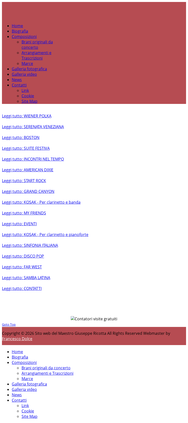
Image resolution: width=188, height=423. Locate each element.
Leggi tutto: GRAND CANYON (28, 191)
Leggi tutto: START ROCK (24, 180)
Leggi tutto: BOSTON (20, 137)
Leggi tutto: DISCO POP (23, 256)
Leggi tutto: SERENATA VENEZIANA (33, 126)
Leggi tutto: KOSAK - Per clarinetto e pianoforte (45, 234)
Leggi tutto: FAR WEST (22, 267)
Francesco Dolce (17, 338)
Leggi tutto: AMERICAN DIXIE (27, 170)
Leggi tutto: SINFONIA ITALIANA (30, 245)
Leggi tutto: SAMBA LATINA (26, 277)
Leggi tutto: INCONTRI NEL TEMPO (33, 159)
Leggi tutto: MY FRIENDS (24, 213)
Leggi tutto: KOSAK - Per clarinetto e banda (41, 202)
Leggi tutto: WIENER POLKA (26, 116)
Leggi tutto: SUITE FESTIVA (26, 148)
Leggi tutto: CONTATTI (22, 288)
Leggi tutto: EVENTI (19, 223)
